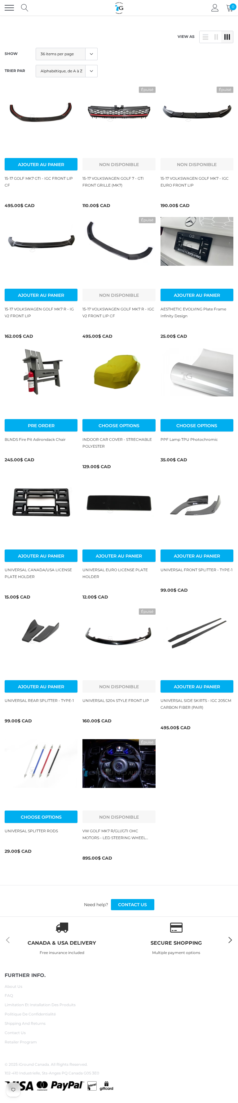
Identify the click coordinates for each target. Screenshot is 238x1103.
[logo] (119, 8)
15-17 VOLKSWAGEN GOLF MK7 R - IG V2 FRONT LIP (39, 312)
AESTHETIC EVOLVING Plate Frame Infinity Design (193, 312)
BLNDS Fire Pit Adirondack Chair (35, 439)
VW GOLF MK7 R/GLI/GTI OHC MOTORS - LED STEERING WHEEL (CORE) (114, 835)
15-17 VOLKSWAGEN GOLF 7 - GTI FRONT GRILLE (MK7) (113, 182)
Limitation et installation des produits (40, 1004)
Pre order (41, 425)
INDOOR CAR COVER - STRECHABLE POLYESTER (117, 443)
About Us (13, 986)
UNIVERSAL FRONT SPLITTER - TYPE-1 (196, 569)
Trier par (15, 70)
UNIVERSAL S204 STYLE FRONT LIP (115, 700)
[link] (41, 123)
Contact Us (15, 1032)
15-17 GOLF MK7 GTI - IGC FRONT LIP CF (39, 182)
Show (11, 53)
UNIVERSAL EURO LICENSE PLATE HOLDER (115, 573)
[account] (215, 7)
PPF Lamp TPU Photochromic (189, 439)
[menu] (9, 7)
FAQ (9, 995)
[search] (25, 8)
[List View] (205, 37)
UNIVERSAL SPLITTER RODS (31, 831)
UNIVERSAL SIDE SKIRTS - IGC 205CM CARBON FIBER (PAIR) (196, 704)
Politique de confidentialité (30, 1014)
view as (186, 36)
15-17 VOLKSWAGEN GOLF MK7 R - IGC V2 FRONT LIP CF (118, 312)
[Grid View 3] (227, 37)
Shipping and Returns (25, 1023)
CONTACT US (132, 904)
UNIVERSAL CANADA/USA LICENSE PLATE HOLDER (38, 573)
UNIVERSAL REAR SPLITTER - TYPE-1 (39, 700)
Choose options (119, 425)
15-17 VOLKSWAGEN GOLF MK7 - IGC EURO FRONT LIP (195, 182)
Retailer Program (21, 1042)
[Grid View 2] (216, 37)
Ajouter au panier (41, 164)
